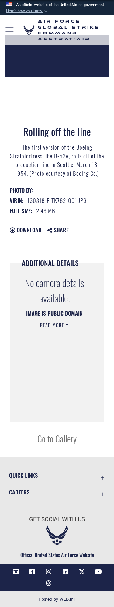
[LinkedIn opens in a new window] (65, 571)
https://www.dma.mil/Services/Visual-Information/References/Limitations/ (55, 410)
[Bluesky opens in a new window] (65, 580)
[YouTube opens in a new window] (98, 571)
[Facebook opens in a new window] (32, 571)
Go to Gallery (57, 438)
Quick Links (23, 475)
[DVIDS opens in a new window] (15, 571)
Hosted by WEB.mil (57, 599)
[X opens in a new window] (81, 571)
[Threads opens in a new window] (48, 583)
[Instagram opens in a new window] (48, 571)
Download (28, 230)
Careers (19, 491)
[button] (27, 11)
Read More (53, 325)
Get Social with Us (57, 519)
